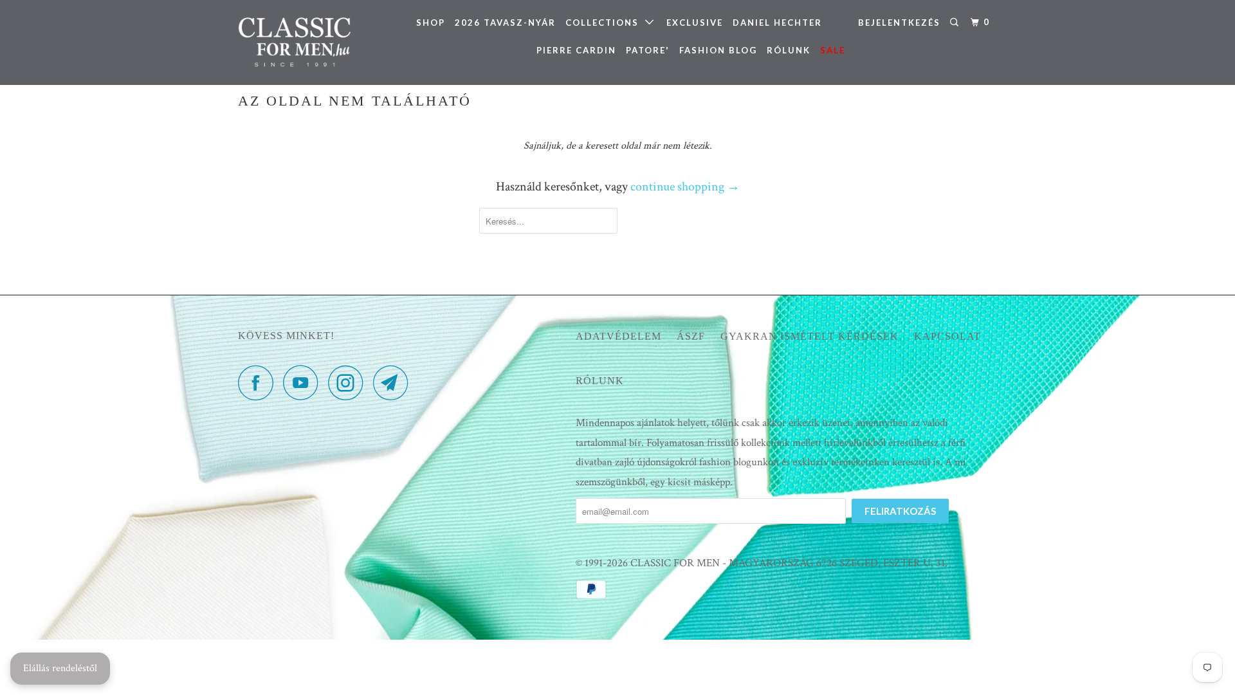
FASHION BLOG (718, 50)
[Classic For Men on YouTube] (304, 382)
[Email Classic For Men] (394, 382)
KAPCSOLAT (947, 336)
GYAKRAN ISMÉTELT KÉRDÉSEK (809, 336)
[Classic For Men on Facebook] (259, 382)
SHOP (430, 22)
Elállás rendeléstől (60, 668)
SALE (832, 50)
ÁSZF (691, 336)
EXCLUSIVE (694, 22)
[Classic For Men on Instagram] (349, 382)
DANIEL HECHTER (777, 22)
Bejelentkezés (899, 22)
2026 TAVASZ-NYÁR (505, 22)
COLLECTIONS (605, 22)
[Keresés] (955, 22)
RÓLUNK (788, 50)
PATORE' (648, 50)
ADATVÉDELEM (618, 336)
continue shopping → (685, 186)
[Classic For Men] (304, 42)
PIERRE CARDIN (576, 50)
